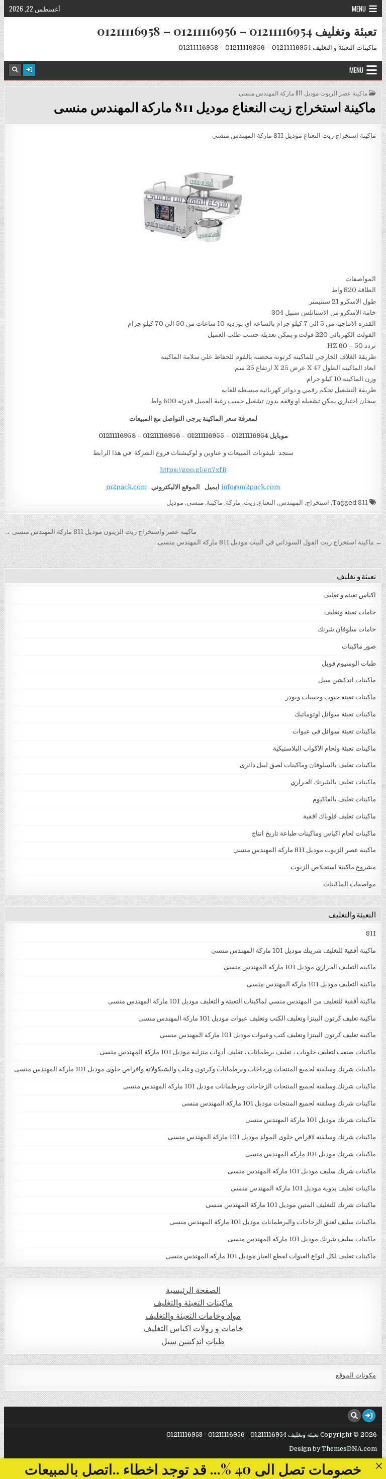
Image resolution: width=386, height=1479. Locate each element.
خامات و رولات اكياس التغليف (193, 1328)
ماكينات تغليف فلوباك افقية (339, 816)
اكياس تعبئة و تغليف (349, 595)
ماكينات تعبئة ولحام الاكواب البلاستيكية (324, 748)
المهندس (290, 502)
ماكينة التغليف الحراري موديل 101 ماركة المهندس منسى (300, 967)
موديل (174, 502)
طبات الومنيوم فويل (349, 663)
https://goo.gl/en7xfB (193, 470)
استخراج (317, 502)
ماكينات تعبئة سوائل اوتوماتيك (335, 714)
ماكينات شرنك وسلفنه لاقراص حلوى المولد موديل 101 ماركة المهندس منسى (272, 1137)
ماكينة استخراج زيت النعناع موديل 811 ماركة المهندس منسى (215, 107)
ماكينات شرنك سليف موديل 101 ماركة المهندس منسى (302, 1171)
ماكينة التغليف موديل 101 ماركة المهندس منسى (311, 984)
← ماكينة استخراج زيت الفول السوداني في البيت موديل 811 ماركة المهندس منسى (270, 542)
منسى (195, 502)
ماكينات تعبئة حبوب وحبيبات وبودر (330, 697)
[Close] (378, 1465)
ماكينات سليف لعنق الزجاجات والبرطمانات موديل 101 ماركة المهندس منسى (272, 1222)
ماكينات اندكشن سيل (347, 680)
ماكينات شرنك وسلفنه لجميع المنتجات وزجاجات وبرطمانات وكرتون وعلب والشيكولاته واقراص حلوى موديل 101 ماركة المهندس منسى (195, 1069)
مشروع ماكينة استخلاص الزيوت (333, 867)
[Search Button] (15, 70)
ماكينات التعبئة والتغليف (193, 1303)
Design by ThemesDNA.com (333, 1448)
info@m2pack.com (250, 487)
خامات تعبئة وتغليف (350, 612)
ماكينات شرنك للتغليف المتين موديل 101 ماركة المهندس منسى (291, 1205)
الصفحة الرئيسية (193, 1290)
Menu (359, 9)
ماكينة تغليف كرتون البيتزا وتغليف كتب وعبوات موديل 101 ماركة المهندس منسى (268, 1035)
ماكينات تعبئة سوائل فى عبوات (334, 731)
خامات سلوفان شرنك (347, 629)
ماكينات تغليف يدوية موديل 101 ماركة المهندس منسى (303, 1188)
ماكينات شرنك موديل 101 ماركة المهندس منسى (310, 1120)
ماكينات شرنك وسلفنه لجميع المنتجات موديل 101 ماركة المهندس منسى (278, 1103)
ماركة (233, 502)
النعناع (266, 502)
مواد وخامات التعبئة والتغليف (193, 1316)
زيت (249, 502)
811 (363, 502)
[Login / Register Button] (29, 70)
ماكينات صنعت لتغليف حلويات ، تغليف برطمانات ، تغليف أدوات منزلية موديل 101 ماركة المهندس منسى (238, 1052)
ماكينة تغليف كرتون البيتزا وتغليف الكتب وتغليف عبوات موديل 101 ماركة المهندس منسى (257, 1018)
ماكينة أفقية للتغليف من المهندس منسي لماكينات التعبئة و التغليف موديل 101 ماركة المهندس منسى (242, 1001)
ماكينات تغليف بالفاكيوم (344, 799)
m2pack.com (126, 487)
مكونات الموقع (356, 1375)
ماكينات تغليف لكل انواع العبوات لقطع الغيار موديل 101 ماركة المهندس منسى (270, 1256)
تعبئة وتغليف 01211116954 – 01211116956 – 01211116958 (237, 31)
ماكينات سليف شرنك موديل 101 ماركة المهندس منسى (302, 1239)
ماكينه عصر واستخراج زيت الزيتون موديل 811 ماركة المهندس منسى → (100, 531)
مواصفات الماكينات (349, 884)
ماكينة (215, 502)
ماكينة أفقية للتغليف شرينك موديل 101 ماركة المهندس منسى (293, 950)
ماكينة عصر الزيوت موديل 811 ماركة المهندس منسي (303, 93)
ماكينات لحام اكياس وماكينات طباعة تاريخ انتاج (314, 833)
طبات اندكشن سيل (193, 1341)
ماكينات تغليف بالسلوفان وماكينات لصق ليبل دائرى (308, 765)
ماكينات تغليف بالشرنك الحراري (333, 782)
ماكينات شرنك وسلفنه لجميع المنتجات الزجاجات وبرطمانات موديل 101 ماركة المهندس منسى (249, 1086)
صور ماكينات (359, 646)
